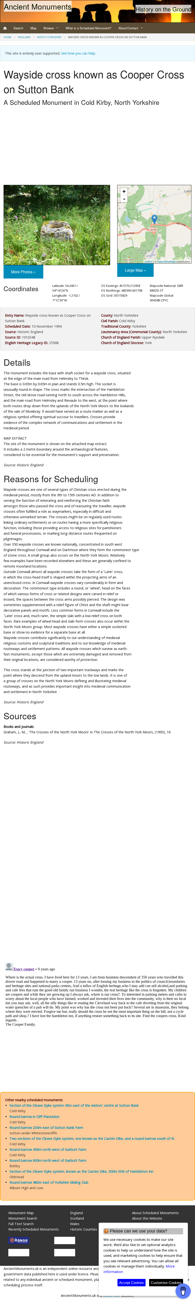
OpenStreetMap (166, 261)
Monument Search (22, 1218)
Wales (74, 1224)
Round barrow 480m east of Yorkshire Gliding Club (49, 1182)
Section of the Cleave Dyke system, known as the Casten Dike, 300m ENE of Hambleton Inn (81, 1171)
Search (18, 28)
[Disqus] (97, 891)
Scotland (77, 1218)
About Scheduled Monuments (155, 1213)
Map (33, 28)
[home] (5, 28)
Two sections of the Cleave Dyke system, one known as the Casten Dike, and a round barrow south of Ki (92, 1138)
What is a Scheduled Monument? (88, 28)
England (24, 37)
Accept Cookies (131, 1283)
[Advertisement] (97, 146)
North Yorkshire (49, 37)
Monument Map (21, 1213)
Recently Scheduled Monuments (33, 1229)
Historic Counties (83, 1229)
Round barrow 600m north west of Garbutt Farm (48, 1160)
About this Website (147, 1218)
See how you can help (78, 53)
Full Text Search (21, 1224)
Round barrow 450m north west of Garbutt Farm (48, 1149)
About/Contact (128, 28)
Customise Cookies (166, 1283)
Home (7, 37)
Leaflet (148, 261)
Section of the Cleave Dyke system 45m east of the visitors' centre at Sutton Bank (74, 1105)
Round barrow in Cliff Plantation (34, 1116)
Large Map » (135, 270)
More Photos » (23, 271)
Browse (49, 28)
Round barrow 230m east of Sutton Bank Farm (46, 1127)
